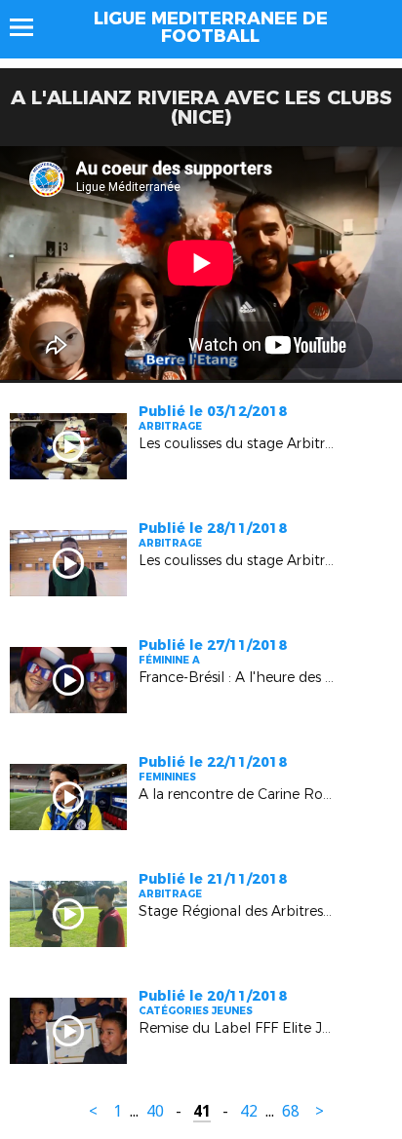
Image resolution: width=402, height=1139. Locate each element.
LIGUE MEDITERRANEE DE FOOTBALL (211, 27)
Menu (31, 27)
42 (249, 1111)
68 (291, 1111)
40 (155, 1111)
